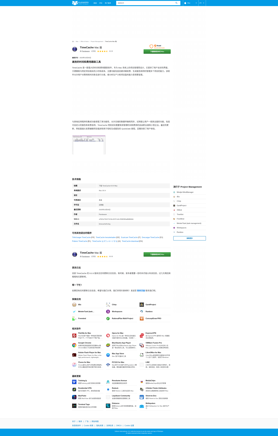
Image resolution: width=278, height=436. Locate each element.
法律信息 (109, 425)
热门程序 (108, 3)
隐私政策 (99, 425)
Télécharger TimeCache (81, 237)
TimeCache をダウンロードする (104, 241)
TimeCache (91, 47)
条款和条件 (76, 425)
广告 (87, 421)
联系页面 (141, 291)
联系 (80, 421)
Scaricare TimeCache (129, 237)
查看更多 (190, 238)
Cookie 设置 (129, 425)
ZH (200, 3)
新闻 (95, 3)
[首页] (73, 41)
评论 (100, 3)
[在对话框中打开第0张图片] (89, 145)
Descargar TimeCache (150, 237)
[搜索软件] (176, 3)
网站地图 (95, 421)
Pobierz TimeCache (79, 241)
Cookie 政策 (88, 425)
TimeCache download (130, 241)
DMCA (119, 425)
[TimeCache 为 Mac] (74, 49)
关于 (74, 421)
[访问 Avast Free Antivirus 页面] (157, 46)
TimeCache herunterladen (106, 237)
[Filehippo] (80, 3)
